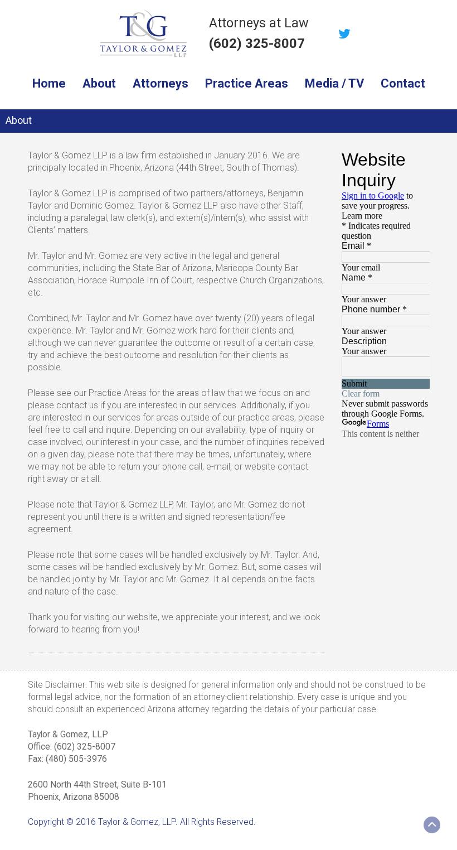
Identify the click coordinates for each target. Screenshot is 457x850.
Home (49, 83)
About (99, 83)
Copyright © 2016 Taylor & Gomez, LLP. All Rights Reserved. (142, 822)
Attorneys (160, 83)
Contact (403, 83)
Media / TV (334, 83)
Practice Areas (246, 83)
